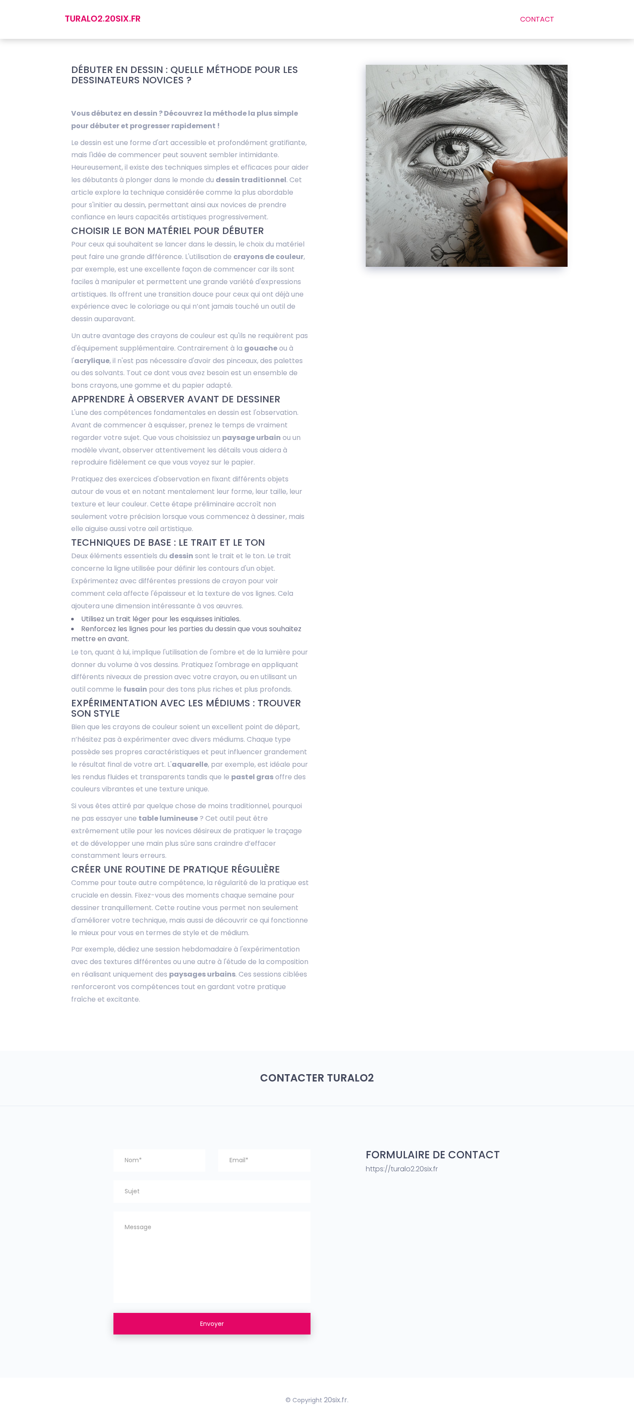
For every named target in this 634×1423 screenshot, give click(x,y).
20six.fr (335, 1400)
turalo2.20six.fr (103, 19)
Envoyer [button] (212, 1323)
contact (537, 19)
